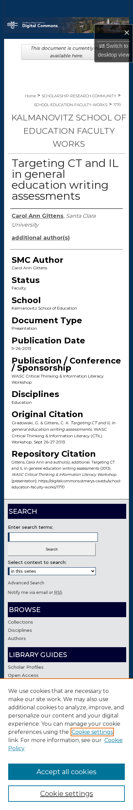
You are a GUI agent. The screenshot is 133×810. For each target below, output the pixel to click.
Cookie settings (92, 732)
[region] (66, 744)
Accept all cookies (66, 772)
